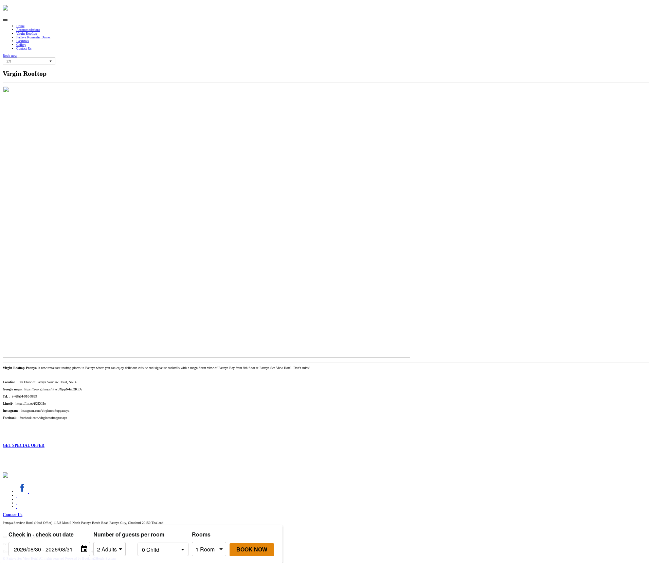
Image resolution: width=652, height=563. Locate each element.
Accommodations (28, 30)
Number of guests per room (113, 534)
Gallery (21, 45)
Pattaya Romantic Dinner (33, 37)
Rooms (201, 534)
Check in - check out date (41, 534)
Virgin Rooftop (26, 33)
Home (20, 26)
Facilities (22, 41)
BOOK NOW (251, 549)
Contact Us (24, 48)
